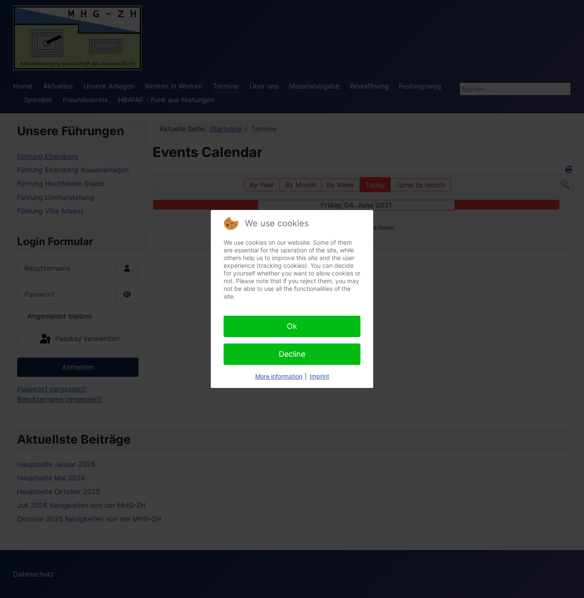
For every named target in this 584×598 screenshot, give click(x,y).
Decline (292, 353)
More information (278, 376)
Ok (292, 326)
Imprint (319, 376)
